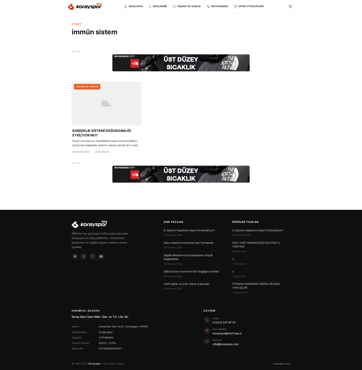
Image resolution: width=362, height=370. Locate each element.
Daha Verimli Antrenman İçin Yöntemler (188, 243)
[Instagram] (92, 256)
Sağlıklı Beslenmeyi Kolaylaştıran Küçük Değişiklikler (188, 257)
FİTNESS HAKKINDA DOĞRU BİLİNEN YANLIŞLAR (256, 285)
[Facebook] (75, 256)
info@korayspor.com (226, 344)
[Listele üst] (181, 62)
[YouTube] (101, 256)
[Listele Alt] (181, 174)
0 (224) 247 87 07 (224, 322)
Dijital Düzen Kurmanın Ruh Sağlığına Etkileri (191, 271)
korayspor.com (281, 363)
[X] (83, 256)
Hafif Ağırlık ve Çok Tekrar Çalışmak (186, 284)
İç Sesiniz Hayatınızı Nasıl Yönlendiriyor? (189, 230)
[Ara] (290, 6)
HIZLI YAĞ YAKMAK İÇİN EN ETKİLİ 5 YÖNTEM (256, 244)
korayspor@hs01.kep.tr (227, 333)
